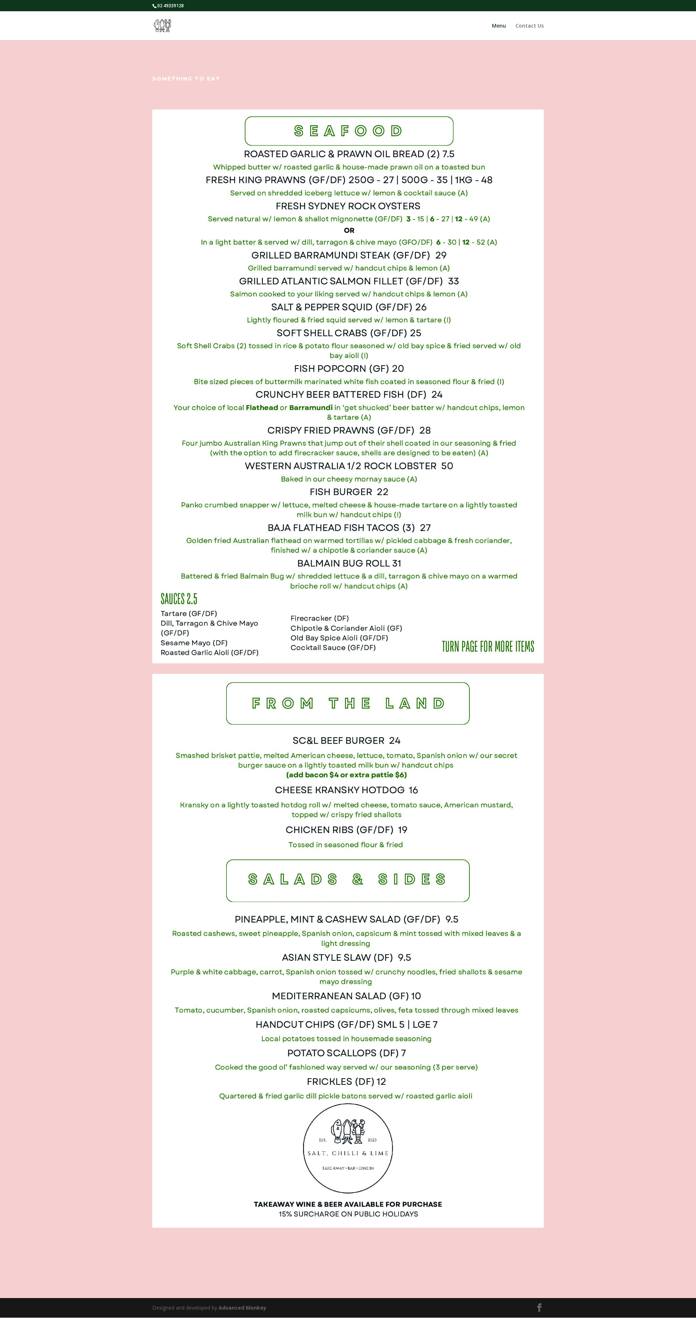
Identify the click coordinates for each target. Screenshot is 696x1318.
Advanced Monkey (242, 1307)
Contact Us (529, 26)
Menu (499, 26)
